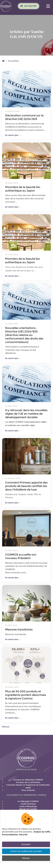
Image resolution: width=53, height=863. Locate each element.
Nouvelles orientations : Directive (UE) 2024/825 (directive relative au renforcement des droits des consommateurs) (24, 335)
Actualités (30, 6)
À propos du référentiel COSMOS (28, 780)
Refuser (26, 858)
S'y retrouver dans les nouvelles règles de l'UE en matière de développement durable (26, 414)
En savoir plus (13, 135)
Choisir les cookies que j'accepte (26, 851)
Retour (6, 726)
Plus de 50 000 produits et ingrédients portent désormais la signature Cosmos (25, 695)
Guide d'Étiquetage (28, 806)
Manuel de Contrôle (28, 809)
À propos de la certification (28, 782)
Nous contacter (28, 790)
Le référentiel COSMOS (28, 801)
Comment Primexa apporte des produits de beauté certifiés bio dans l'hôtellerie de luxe (26, 486)
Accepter (26, 844)
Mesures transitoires (19, 629)
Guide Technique (28, 804)
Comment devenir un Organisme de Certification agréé (28, 786)
